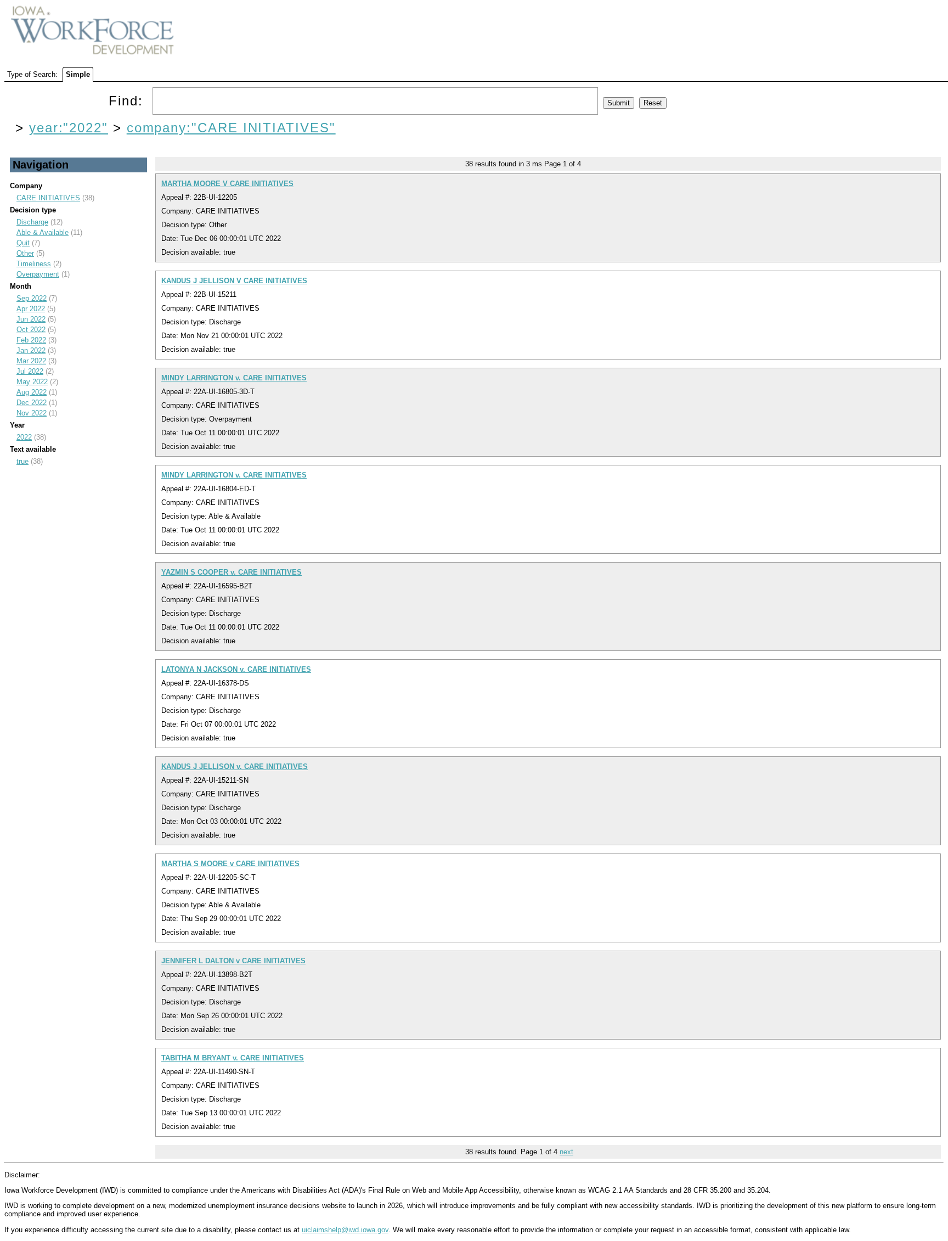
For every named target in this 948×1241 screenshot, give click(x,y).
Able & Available (42, 232)
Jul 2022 (29, 371)
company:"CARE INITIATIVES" (231, 127)
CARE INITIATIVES (48, 198)
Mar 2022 (31, 361)
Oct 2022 (31, 329)
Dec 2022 (31, 402)
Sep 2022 (31, 298)
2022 (24, 437)
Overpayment (37, 274)
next (566, 1152)
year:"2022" (68, 127)
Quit (23, 243)
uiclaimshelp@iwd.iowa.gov (345, 1230)
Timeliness (33, 264)
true (22, 461)
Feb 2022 (31, 340)
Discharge (32, 222)
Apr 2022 (30, 309)
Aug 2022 (31, 392)
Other (25, 253)
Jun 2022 (31, 319)
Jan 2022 (31, 350)
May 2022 (32, 382)
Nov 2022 (31, 413)
